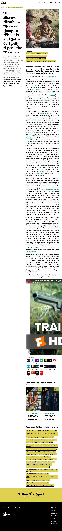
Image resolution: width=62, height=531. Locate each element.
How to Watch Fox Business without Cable (38, 456)
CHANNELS (46, 2)
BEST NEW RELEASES (15, 7)
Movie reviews (54, 507)
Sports (52, 512)
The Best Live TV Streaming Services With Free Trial (41, 459)
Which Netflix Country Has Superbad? (37, 483)
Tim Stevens (50, 419)
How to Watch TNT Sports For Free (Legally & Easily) (41, 430)
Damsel (53, 95)
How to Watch (54, 510)
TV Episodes (54, 513)
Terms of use (54, 523)
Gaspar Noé (39, 173)
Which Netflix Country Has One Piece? (37, 473)
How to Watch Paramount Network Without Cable (40, 61)
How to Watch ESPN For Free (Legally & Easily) (39, 437)
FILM (3, 7)
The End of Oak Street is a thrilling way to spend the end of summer (50, 415)
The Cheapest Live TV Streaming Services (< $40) (40, 462)
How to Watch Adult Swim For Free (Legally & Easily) (41, 449)
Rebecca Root (30, 212)
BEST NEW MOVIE (33, 413)
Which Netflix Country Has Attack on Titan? (38, 464)
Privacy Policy (54, 521)
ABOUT (39, 2)
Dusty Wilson (10, 86)
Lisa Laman (33, 419)
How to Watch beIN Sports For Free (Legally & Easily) (41, 454)
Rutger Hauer (31, 251)
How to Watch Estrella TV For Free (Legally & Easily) (41, 440)
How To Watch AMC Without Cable (36, 56)
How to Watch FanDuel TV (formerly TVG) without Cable (40, 433)
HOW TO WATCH (55, 2)
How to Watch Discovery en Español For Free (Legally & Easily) (41, 445)
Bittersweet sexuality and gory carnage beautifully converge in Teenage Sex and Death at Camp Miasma (33, 415)
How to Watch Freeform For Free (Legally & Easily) (40, 451)
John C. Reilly (46, 113)
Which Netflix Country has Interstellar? (37, 467)
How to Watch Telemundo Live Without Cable (39, 442)
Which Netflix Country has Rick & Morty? (38, 480)
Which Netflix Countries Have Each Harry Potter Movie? (40, 477)
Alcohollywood (50, 76)
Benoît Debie (44, 171)
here (38, 497)
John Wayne (36, 89)
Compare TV (54, 518)
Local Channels (55, 515)
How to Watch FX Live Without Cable (37, 53)
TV (6, 7)
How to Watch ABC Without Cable (36, 58)
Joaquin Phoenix (31, 121)
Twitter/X (53, 520)
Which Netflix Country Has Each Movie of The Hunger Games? (41, 470)
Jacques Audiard (44, 100)
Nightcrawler (35, 132)
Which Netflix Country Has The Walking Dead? (39, 485)
